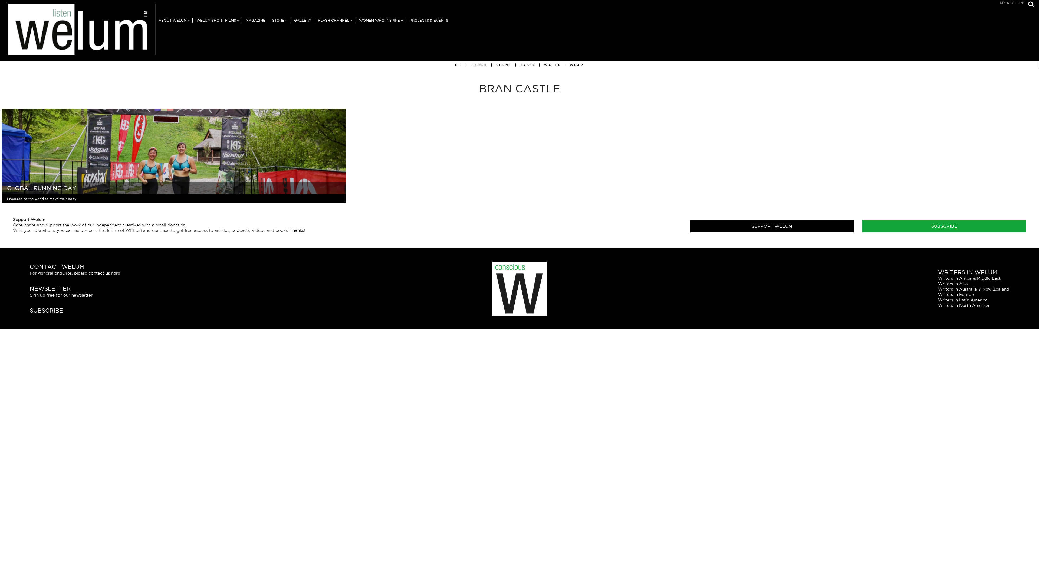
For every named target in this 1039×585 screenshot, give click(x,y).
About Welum (173, 20)
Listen (479, 65)
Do (458, 65)
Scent (504, 65)
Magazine (255, 20)
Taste (528, 65)
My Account (1012, 3)
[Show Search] (1029, 5)
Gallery (302, 20)
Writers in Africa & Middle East (969, 278)
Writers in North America (963, 305)
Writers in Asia (953, 283)
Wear (577, 65)
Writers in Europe (956, 294)
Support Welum (772, 226)
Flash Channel (333, 20)
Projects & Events (429, 20)
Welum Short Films (216, 20)
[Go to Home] (78, 32)
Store (278, 20)
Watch (552, 65)
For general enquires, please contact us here (75, 273)
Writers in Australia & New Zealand (973, 289)
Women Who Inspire (379, 20)
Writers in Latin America (963, 300)
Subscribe (944, 226)
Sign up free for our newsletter (61, 295)
